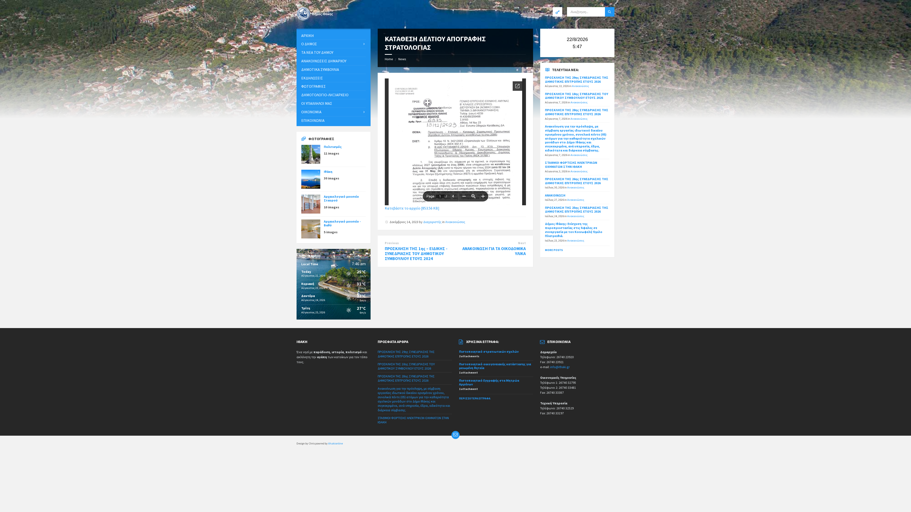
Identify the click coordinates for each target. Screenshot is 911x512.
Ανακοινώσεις (455, 222)
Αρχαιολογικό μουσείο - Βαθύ (342, 223)
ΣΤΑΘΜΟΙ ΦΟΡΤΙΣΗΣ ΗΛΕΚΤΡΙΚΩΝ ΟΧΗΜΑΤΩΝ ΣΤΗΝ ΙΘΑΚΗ (571, 164)
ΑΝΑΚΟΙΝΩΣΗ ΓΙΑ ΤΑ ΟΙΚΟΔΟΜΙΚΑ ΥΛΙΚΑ (494, 251)
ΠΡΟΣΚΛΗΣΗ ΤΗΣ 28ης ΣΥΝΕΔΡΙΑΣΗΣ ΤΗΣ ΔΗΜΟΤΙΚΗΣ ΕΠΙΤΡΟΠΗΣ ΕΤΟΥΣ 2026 (576, 112)
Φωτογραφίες (313, 86)
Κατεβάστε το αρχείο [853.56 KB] (412, 208)
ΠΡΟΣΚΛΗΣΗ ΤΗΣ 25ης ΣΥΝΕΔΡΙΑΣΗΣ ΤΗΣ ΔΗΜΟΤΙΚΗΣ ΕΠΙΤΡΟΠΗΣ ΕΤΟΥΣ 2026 (576, 210)
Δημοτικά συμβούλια (320, 69)
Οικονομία (311, 112)
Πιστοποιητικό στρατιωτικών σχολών (489, 351)
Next (522, 243)
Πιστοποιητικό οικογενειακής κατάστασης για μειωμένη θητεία (495, 366)
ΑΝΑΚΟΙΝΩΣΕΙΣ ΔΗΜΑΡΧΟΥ (323, 61)
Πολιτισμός (333, 147)
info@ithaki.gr (560, 367)
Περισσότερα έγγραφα (474, 398)
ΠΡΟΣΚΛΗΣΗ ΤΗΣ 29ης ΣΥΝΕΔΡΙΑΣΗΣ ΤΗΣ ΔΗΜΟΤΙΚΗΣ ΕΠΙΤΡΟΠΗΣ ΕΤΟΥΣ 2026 (576, 79)
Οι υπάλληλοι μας (316, 103)
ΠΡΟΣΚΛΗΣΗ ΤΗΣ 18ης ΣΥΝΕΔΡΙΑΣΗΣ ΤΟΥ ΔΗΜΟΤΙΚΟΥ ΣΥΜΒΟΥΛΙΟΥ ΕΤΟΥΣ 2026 (576, 96)
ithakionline (335, 443)
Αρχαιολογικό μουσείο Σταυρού (341, 198)
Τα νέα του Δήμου (317, 52)
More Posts (554, 250)
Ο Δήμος (309, 43)
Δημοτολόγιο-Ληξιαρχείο (325, 94)
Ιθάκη (328, 171)
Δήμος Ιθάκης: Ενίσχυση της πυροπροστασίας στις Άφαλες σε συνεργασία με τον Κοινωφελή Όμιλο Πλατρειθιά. (573, 230)
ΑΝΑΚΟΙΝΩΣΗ (555, 195)
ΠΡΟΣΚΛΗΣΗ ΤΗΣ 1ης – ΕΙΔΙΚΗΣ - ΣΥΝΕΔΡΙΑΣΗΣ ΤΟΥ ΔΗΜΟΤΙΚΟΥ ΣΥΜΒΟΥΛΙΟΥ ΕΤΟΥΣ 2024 (416, 253)
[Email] (455, 435)
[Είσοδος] (557, 12)
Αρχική (307, 35)
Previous (392, 243)
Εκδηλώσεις (312, 78)
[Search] (609, 12)
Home (389, 59)
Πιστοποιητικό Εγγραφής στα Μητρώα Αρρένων (489, 382)
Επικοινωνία (313, 120)
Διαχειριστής (432, 222)
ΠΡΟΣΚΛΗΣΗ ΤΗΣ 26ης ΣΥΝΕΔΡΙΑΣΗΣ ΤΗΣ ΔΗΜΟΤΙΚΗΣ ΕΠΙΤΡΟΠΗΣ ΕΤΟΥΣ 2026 (576, 181)
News (402, 59)
